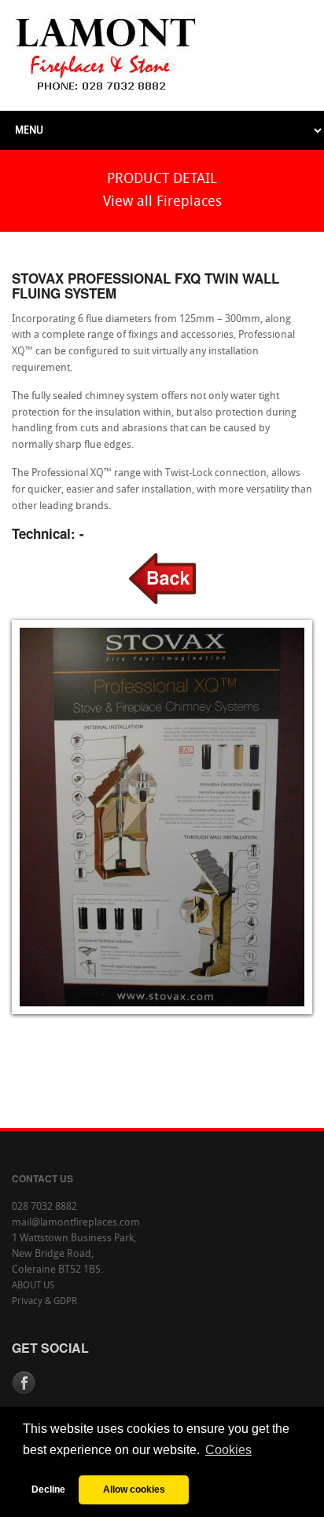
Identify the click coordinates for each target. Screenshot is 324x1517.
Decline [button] (48, 1489)
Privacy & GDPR (44, 1301)
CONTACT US (42, 1178)
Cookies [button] (228, 1450)
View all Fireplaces (162, 202)
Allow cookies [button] (134, 1489)
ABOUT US (33, 1286)
